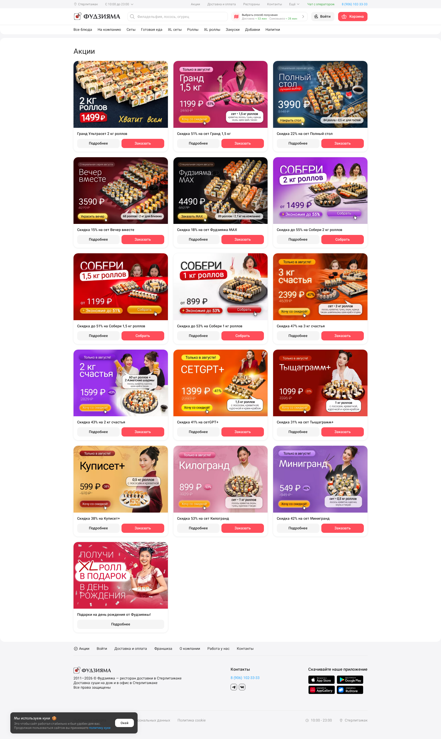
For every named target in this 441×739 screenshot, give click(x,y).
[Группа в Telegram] (234, 687)
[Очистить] (223, 16)
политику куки (99, 728)
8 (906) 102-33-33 (245, 678)
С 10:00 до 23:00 (117, 4)
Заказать (143, 143)
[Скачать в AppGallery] (321, 690)
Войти (102, 649)
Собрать (342, 239)
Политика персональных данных (142, 720)
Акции (195, 4)
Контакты (274, 4)
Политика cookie (192, 720)
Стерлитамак (356, 720)
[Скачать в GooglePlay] (350, 680)
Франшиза (163, 649)
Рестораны (251, 4)
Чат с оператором (320, 4)
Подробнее (98, 143)
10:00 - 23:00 (321, 720)
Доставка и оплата (221, 4)
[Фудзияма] (97, 16)
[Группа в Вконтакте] (242, 687)
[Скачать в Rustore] (350, 690)
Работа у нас (218, 649)
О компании (190, 649)
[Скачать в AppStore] (321, 680)
